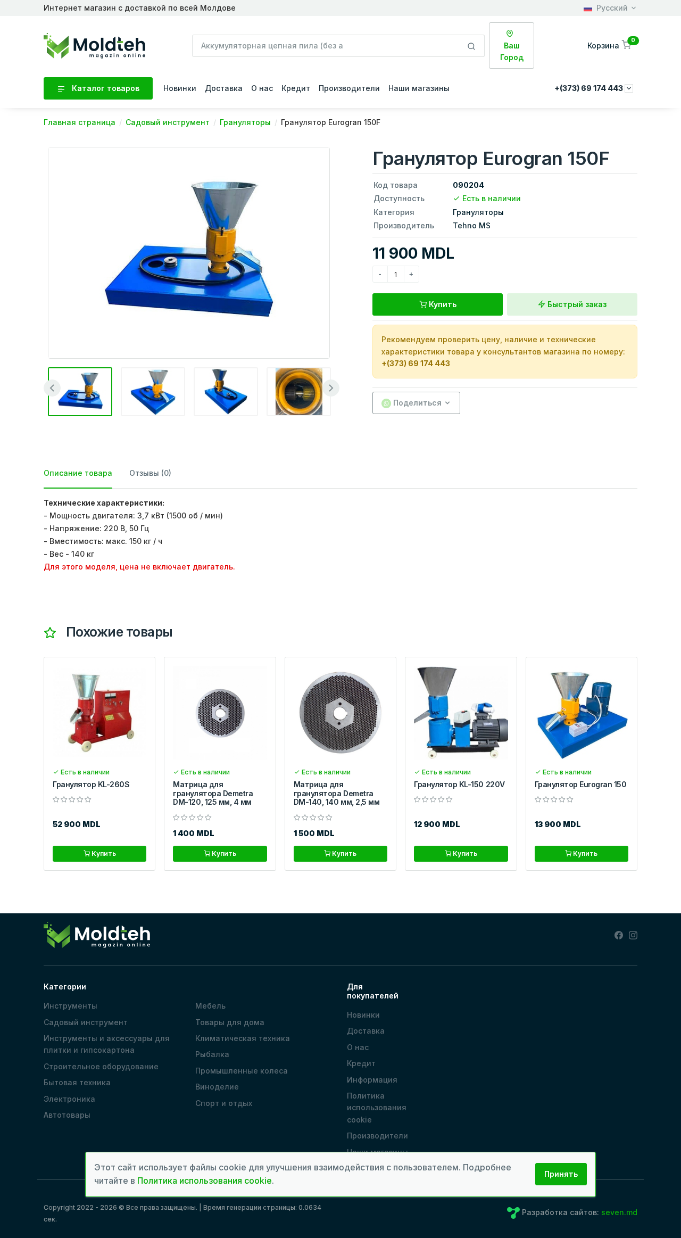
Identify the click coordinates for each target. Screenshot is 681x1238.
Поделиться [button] (416, 402)
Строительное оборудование (101, 1066)
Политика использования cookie (376, 1107)
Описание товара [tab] (78, 472)
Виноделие (217, 1086)
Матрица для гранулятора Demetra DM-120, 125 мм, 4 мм (213, 793)
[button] (610, 45)
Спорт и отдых (223, 1103)
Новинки (179, 88)
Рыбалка (212, 1054)
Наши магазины (419, 88)
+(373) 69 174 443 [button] (589, 88)
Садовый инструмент (86, 1022)
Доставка (224, 88)
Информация (372, 1079)
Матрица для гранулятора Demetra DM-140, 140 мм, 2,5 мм (336, 793)
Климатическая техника (242, 1038)
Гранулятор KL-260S (91, 784)
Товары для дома (229, 1022)
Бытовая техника (77, 1082)
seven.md (619, 1212)
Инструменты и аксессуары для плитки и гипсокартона (107, 1044)
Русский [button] (612, 7)
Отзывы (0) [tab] (150, 472)
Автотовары (67, 1114)
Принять (561, 1173)
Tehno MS (472, 225)
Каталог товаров (104, 88)
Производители (349, 88)
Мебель (210, 1005)
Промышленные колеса (241, 1070)
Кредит (295, 88)
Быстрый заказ (576, 304)
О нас (262, 88)
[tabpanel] (340, 535)
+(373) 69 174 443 (415, 363)
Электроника (69, 1098)
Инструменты (70, 1005)
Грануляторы (478, 212)
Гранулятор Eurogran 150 (581, 784)
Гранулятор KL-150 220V (459, 784)
